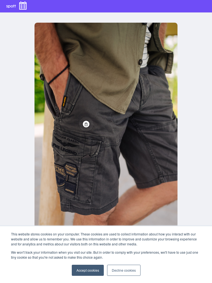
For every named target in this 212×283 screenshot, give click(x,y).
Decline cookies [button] (124, 270)
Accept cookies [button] (87, 270)
